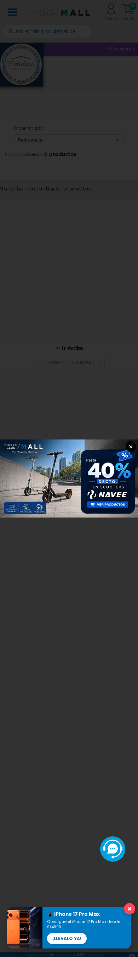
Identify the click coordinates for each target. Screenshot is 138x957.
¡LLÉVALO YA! (66, 938)
